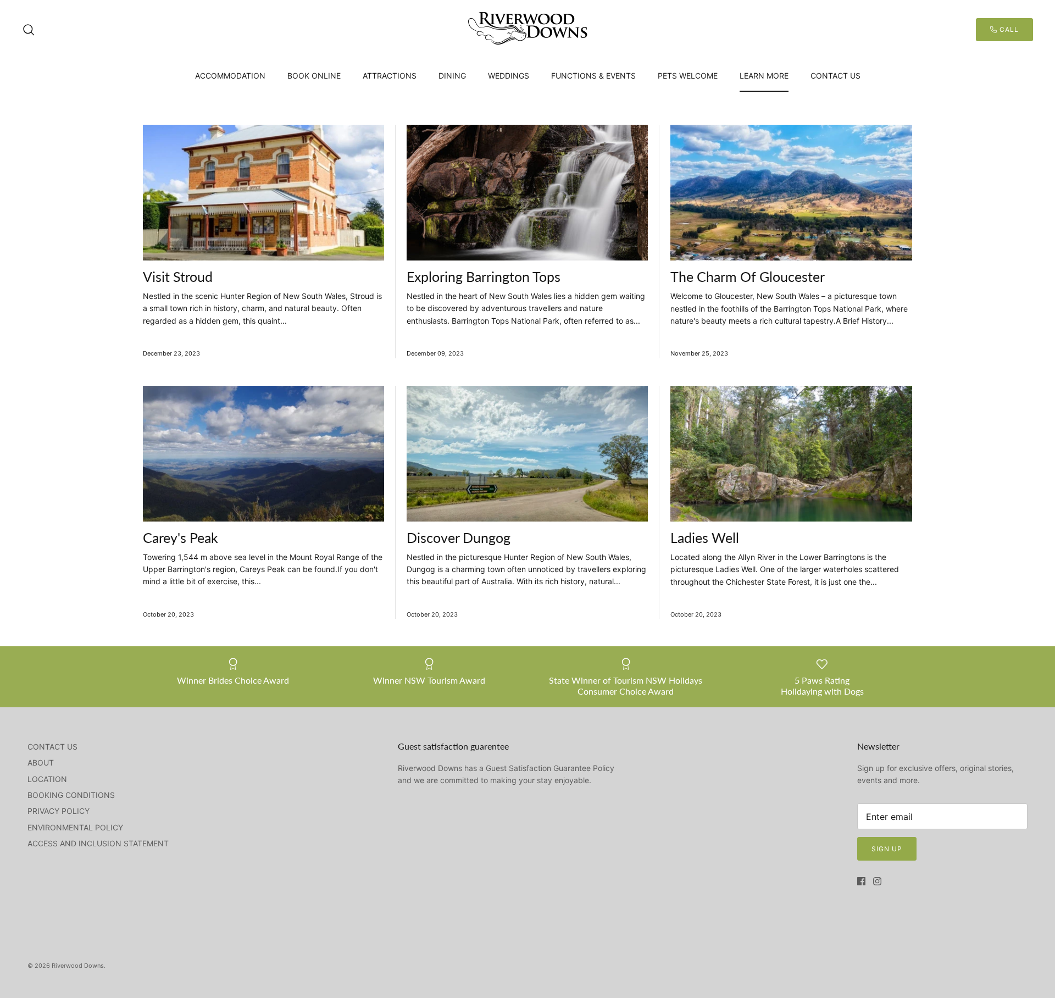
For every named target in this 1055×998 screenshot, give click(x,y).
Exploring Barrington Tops (483, 276)
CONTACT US (835, 75)
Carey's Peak (180, 537)
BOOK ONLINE (314, 75)
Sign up (886, 849)
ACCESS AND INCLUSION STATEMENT (98, 843)
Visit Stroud (178, 276)
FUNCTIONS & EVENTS (593, 75)
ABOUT (40, 762)
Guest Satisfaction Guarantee (538, 768)
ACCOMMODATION (230, 75)
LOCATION (47, 779)
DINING (452, 75)
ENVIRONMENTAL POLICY (75, 827)
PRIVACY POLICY (58, 811)
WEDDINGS (508, 75)
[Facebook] (861, 881)
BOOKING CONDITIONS (71, 795)
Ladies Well (704, 537)
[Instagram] (877, 881)
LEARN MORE (764, 75)
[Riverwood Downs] (527, 29)
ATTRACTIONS (390, 75)
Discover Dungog (458, 537)
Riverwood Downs (78, 965)
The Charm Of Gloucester (747, 276)
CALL (1008, 29)
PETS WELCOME (688, 75)
